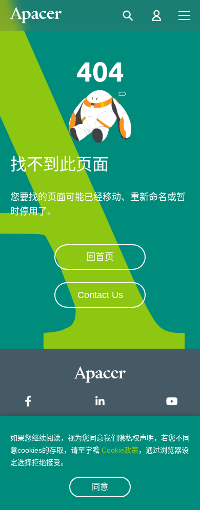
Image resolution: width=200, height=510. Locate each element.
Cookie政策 (120, 450)
